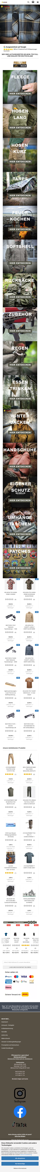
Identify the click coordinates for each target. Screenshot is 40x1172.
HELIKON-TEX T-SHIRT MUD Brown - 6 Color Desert (29, 692)
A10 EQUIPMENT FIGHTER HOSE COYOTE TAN (11, 769)
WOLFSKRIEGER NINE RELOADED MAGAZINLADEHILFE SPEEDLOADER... (29, 769)
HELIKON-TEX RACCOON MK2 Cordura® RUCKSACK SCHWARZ (10, 900)
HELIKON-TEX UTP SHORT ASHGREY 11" (16, 940)
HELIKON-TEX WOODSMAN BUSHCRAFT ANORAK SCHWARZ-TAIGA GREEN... (26, 940)
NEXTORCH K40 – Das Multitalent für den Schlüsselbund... (29, 725)
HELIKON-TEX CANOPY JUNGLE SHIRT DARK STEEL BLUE (29, 660)
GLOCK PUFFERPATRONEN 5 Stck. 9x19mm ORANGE (10, 868)
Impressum (4, 1022)
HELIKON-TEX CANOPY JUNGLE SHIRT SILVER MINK (29, 627)
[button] (18, 42)
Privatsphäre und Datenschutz (10, 1045)
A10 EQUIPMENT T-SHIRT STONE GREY (29, 866)
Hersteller (4, 1031)
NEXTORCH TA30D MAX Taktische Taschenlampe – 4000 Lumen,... (10, 660)
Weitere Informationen (20, 1168)
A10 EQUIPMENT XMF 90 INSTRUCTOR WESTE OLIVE (10, 802)
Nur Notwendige (20, 1163)
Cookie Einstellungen (7, 1048)
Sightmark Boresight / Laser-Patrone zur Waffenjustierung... (10, 692)
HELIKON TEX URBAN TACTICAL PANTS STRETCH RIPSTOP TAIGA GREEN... (29, 802)
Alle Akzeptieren (20, 1158)
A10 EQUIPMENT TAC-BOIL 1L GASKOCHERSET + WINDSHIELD (29, 835)
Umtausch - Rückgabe (7, 1025)
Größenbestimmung (7, 1028)
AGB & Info (4, 1035)
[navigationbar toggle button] (37, 2)
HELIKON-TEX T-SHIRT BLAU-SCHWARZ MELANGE (7, 940)
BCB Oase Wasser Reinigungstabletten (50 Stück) (10, 834)
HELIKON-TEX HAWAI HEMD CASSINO (10, 593)
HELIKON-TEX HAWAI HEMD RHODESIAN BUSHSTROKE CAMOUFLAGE (29, 594)
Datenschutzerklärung (26, 1154)
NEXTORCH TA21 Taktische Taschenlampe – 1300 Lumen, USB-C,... (10, 627)
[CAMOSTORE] (3, 2)
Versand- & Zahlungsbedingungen (11, 1041)
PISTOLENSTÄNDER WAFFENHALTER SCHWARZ (29, 900)
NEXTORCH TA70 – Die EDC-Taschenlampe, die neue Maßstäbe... (10, 726)
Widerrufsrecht (5, 1038)
